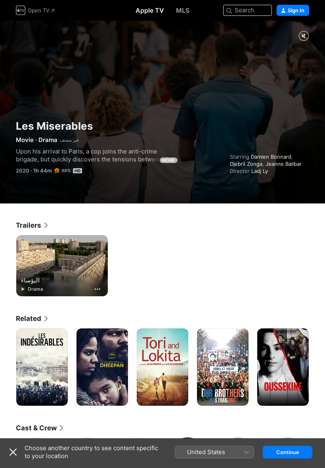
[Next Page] (317, 367)
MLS (182, 10)
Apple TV (150, 10)
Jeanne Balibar (284, 164)
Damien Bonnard (271, 156)
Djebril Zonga (246, 164)
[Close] (13, 452)
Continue (287, 452)
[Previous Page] (7, 367)
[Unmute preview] (303, 36)
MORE (168, 160)
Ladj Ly (259, 171)
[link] (32, 225)
